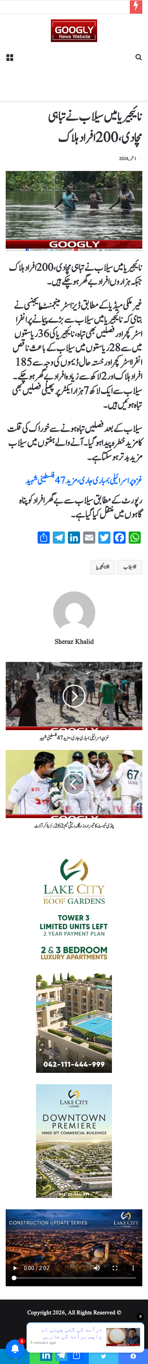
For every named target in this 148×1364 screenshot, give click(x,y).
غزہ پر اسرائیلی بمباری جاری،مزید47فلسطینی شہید (83, 480)
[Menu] (9, 60)
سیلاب (128, 567)
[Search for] (138, 60)
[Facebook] (133, 1356)
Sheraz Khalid (74, 642)
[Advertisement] (74, 68)
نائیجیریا (101, 567)
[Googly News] (74, 30)
